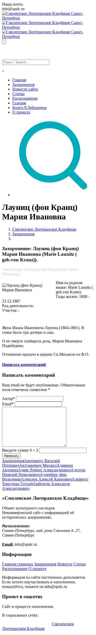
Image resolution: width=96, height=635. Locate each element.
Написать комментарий (24, 364)
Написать (11, 456)
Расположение (25, 98)
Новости (64, 564)
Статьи (18, 94)
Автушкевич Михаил (38, 465)
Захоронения (23, 84)
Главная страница (17, 564)
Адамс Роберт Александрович (44, 470)
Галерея (19, 103)
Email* (8, 404)
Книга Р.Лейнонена (29, 107)
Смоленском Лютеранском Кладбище (38, 626)
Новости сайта (25, 89)
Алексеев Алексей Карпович (46, 479)
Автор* (8, 398)
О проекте (21, 112)
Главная (19, 80)
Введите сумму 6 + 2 (20, 450)
